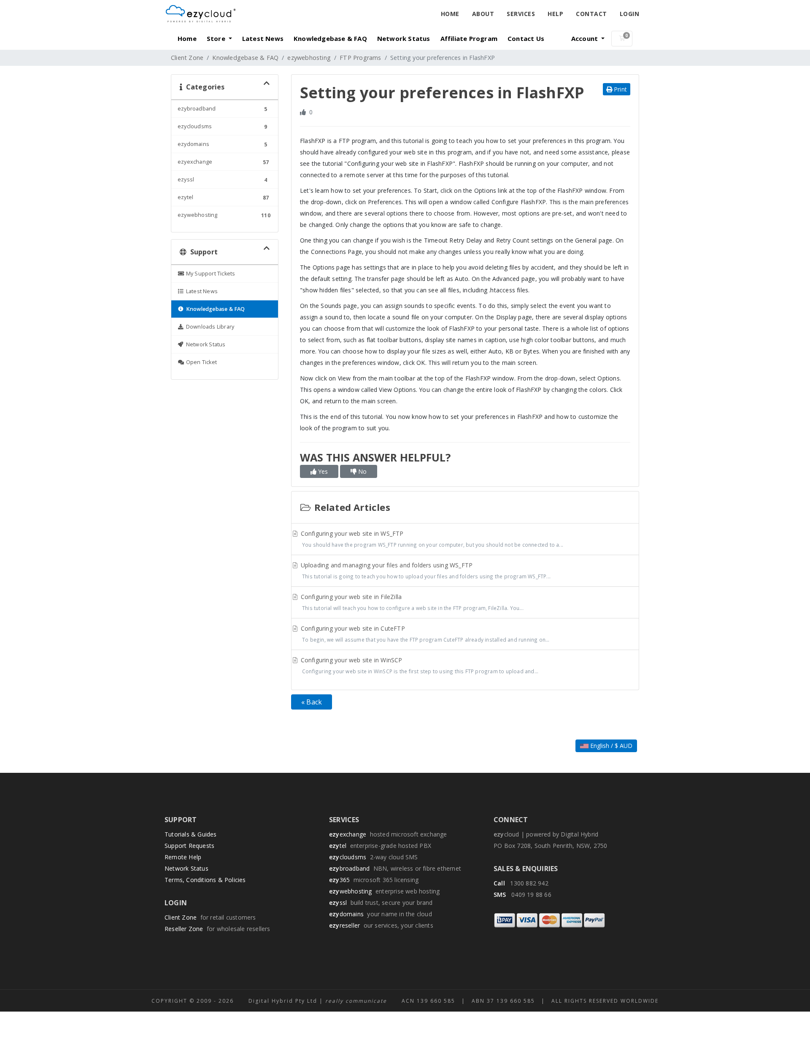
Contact (591, 14)
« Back (311, 702)
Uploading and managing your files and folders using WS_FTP (425, 570)
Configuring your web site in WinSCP (419, 665)
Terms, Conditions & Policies (205, 880)
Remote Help (183, 857)
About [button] (483, 14)
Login (630, 14)
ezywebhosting (309, 58)
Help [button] (555, 14)
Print (619, 89)
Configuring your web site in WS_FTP (431, 538)
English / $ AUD (610, 746)
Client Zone (187, 58)
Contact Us (526, 38)
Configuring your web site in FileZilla (411, 602)
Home (450, 14)
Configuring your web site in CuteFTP (424, 633)
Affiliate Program (468, 38)
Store (217, 38)
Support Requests (189, 846)
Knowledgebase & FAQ (330, 38)
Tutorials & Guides (191, 834)
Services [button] (521, 14)
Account (585, 38)
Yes (322, 471)
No (361, 471)
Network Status (403, 38)
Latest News (263, 38)
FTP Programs (360, 58)
